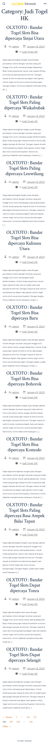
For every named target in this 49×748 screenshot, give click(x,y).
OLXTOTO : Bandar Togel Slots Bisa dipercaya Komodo (24, 444)
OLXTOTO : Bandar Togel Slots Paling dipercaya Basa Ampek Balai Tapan (24, 513)
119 (11, 721)
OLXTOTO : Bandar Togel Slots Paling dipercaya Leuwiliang (24, 168)
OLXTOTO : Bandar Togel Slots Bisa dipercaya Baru (24, 312)
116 (28, 717)
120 (18, 721)
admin (15, 46)
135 (31, 721)
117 (35, 717)
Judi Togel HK (30, 51)
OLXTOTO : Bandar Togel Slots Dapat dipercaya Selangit (24, 654)
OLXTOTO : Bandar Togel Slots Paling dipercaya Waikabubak (24, 102)
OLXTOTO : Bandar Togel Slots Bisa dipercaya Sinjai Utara (24, 32)
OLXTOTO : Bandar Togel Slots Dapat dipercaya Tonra (24, 585)
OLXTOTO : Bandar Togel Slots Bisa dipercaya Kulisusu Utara (24, 240)
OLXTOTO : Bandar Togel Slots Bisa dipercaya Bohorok (24, 378)
